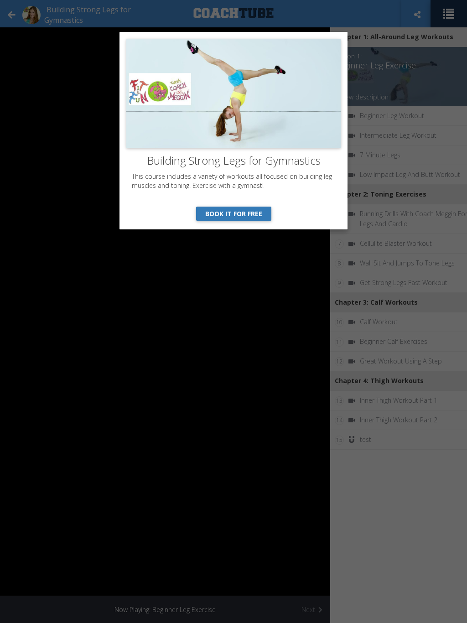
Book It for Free (233, 213)
